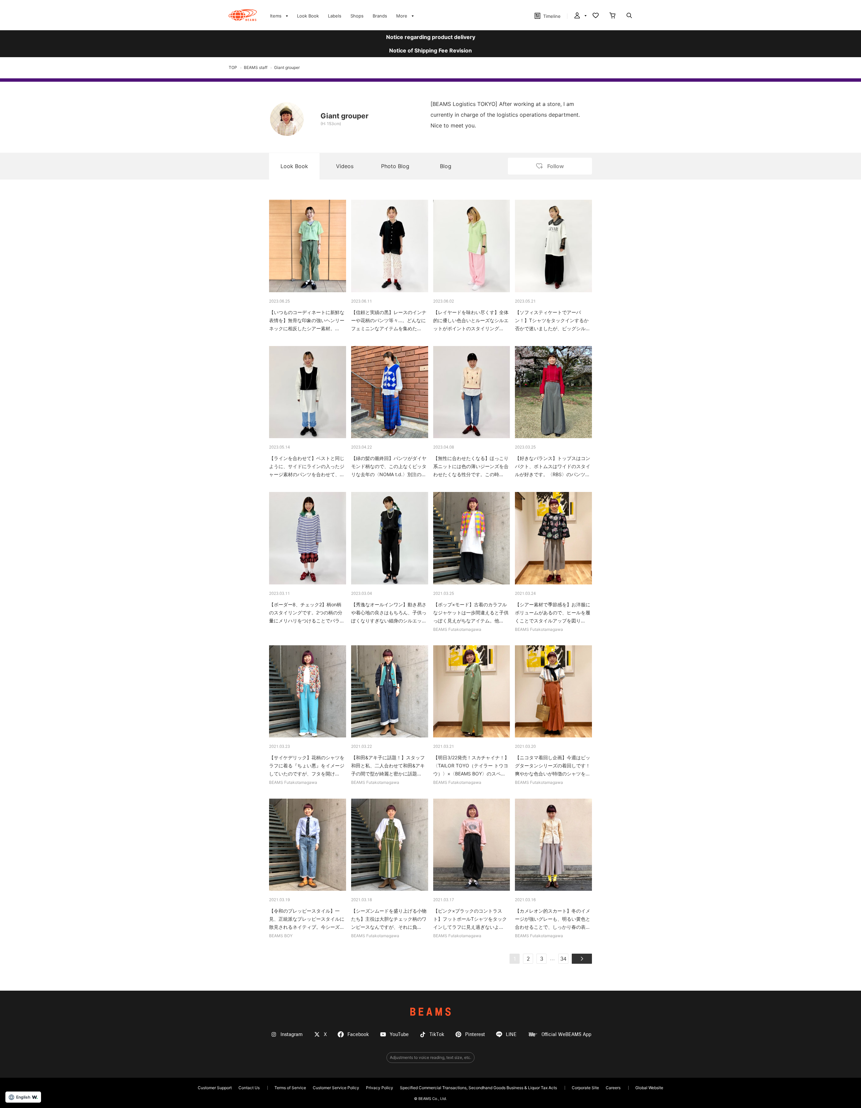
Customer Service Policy (336, 1087)
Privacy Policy (379, 1087)
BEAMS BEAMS (242, 15)
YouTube (399, 1034)
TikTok (436, 1034)
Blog (445, 166)
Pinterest (475, 1034)
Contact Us (249, 1087)
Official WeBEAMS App (566, 1034)
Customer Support (215, 1087)
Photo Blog (395, 166)
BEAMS (430, 1011)
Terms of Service (290, 1087)
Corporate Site (585, 1087)
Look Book (308, 15)
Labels (334, 15)
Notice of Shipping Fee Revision (430, 50)
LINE (511, 1034)
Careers (613, 1087)
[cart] (612, 16)
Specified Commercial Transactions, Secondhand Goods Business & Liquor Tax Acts (478, 1087)
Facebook (358, 1034)
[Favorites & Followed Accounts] (596, 16)
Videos (344, 166)
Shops (357, 15)
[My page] (580, 16)
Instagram (291, 1034)
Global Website (649, 1087)
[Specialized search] (629, 16)
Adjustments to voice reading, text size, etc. (430, 1057)
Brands (380, 15)
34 (563, 959)
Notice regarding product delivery (430, 37)
